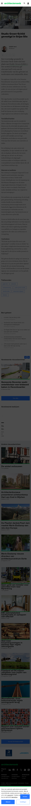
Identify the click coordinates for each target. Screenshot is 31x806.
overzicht (10, 795)
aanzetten (14, 797)
